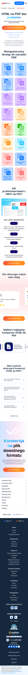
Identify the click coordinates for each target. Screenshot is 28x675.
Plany (14, 595)
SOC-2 (14, 583)
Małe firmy (14, 600)
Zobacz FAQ (14, 416)
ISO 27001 (14, 587)
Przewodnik (14, 555)
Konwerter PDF (11, 8)
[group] (14, 347)
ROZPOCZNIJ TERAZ (14, 263)
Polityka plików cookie (14, 655)
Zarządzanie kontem (14, 564)
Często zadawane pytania (14, 553)
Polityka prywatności (14, 652)
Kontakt (14, 557)
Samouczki (14, 544)
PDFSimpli (3, 8)
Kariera (14, 530)
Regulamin (14, 659)
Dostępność (14, 575)
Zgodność (14, 662)
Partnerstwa (14, 571)
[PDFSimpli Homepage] (6, 3)
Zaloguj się (19, 3)
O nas (14, 532)
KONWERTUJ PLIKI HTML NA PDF (15, 27)
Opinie (14, 573)
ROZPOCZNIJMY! (15, 469)
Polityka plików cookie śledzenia (8, 673)
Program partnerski (14, 534)
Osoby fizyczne (14, 597)
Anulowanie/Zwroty (14, 562)
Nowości (14, 541)
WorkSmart (14, 546)
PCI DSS (14, 585)
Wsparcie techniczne (14, 559)
